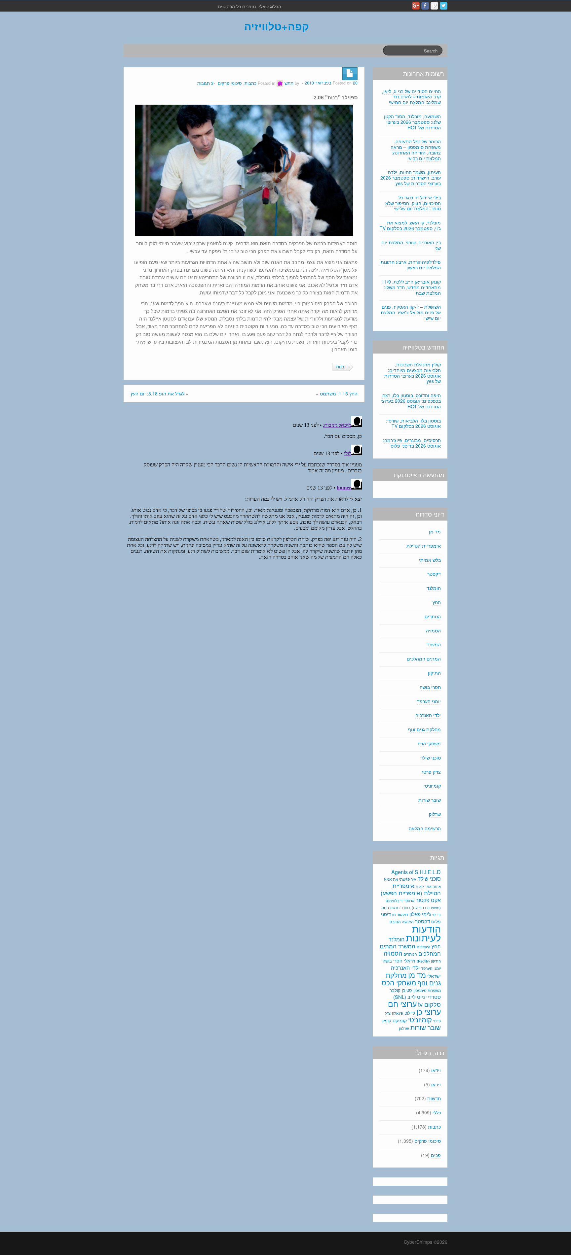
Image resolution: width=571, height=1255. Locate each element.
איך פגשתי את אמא (400, 879)
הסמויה (433, 630)
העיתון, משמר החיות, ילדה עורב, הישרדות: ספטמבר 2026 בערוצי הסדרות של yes (410, 178)
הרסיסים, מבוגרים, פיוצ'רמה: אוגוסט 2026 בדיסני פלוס (412, 443)
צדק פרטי (431, 771)
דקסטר (434, 573)
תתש (289, 83)
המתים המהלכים (424, 658)
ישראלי (434, 975)
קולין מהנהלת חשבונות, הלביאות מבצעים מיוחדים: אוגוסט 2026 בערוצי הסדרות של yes (412, 372)
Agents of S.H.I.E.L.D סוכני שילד (416, 875)
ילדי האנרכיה (428, 715)
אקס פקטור (428, 899)
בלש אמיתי (430, 560)
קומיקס (400, 1020)
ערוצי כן (428, 1011)
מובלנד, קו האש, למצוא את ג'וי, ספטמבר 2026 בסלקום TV (410, 225)
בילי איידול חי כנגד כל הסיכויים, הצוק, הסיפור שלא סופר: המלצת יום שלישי (413, 203)
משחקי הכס (429, 743)
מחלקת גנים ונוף (424, 729)
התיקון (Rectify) (429, 961)
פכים (436, 1155)
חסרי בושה (430, 687)
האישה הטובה (402, 921)
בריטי (436, 914)
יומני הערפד (429, 701)
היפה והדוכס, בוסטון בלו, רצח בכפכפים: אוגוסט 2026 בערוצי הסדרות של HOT (411, 401)
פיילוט (409, 1013)
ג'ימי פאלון (420, 913)
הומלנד (434, 588)
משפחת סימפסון (427, 990)
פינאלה (397, 1013)
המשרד (433, 644)
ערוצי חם (402, 1003)
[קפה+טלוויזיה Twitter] (443, 6)
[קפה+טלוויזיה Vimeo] (434, 6)
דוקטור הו (400, 914)
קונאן (386, 1020)
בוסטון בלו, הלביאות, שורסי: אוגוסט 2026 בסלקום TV (413, 423)
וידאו (436, 1070)
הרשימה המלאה (425, 828)
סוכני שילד (430, 757)
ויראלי (409, 960)
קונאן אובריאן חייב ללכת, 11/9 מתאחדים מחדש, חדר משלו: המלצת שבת (411, 287)
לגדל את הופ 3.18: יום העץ (157, 393)
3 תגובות (205, 83)
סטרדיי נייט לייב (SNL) (417, 996)
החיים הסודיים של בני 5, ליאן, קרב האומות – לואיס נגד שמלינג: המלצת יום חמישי (411, 97)
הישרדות (423, 946)
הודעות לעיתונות (423, 932)
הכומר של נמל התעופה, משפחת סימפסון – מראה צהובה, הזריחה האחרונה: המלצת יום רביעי (416, 149)
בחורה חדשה (400, 907)
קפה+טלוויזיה (276, 26)
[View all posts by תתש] (280, 83)
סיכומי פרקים (230, 83)
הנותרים (433, 616)
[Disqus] (244, 496)
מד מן (435, 531)
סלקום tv (429, 1004)
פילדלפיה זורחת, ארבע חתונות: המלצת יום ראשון (410, 264)
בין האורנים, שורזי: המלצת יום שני (411, 245)
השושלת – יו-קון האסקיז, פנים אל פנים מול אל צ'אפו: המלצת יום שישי (411, 312)
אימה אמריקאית (428, 886)
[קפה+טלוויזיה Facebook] (425, 6)
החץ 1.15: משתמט (339, 393)
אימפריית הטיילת (423, 545)
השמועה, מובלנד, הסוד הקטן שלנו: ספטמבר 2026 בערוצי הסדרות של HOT (412, 122)
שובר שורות (429, 800)
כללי (437, 1112)
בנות (340, 367)
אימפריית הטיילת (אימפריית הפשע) (411, 889)
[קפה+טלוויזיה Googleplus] (416, 6)
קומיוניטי (432, 785)
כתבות (250, 83)
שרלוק (435, 814)
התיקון (434, 672)
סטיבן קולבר (401, 990)
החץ (437, 602)
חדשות (434, 1098)
